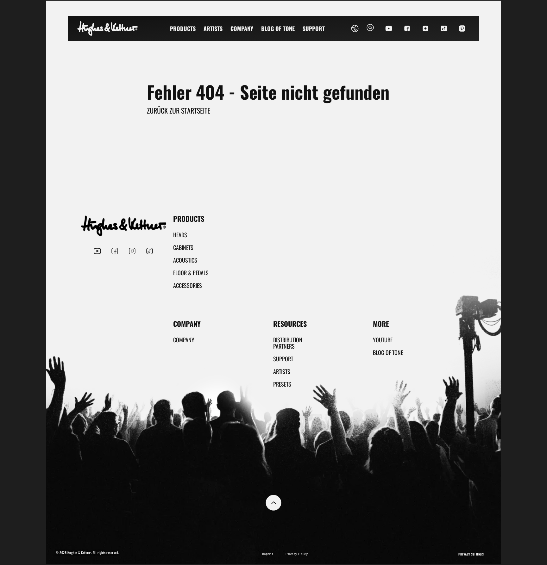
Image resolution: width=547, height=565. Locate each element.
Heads (180, 235)
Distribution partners (287, 343)
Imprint (267, 554)
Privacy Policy (297, 554)
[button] (370, 28)
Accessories (187, 285)
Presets (282, 384)
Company (241, 28)
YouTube (383, 340)
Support (314, 28)
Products (183, 28)
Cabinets (183, 247)
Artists (213, 28)
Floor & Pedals (191, 273)
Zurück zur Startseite (178, 110)
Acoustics (185, 260)
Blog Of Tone (278, 28)
